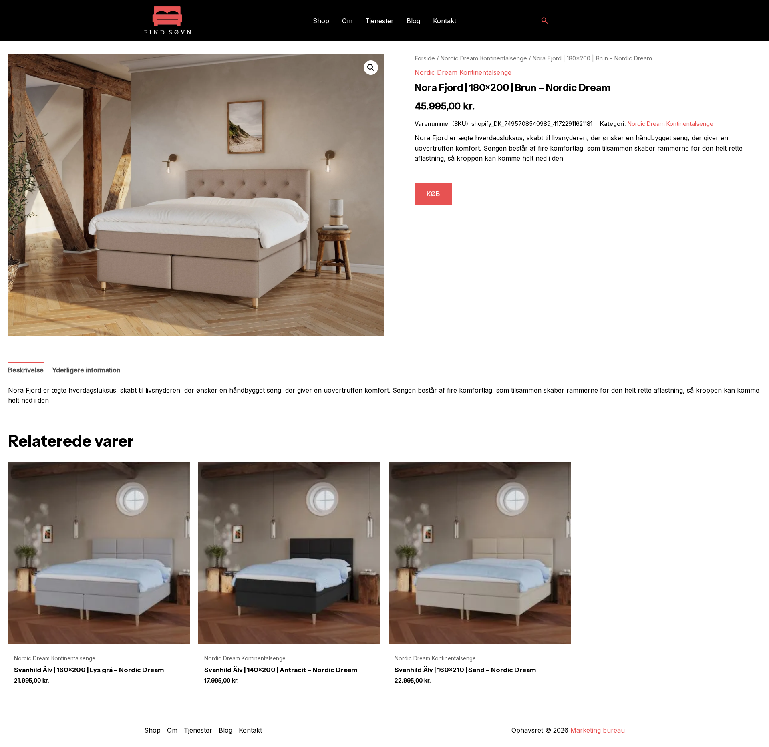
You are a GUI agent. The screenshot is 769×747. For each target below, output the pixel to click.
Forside (425, 58)
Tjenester (379, 21)
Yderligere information (86, 370)
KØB (433, 194)
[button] (544, 21)
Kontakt (444, 21)
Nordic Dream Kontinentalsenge (483, 58)
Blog (413, 21)
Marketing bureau (597, 730)
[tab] (26, 370)
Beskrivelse (26, 370)
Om (347, 21)
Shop (321, 21)
